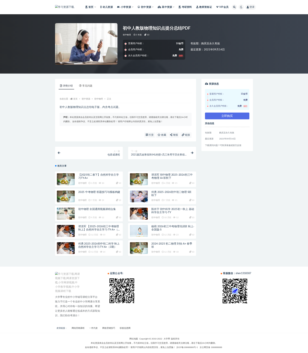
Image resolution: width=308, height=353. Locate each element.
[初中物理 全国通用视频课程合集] (66, 214)
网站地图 (133, 339)
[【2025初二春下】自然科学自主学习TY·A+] (66, 179)
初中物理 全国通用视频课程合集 (97, 209)
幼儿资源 (108, 7)
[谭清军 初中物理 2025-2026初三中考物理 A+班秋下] (139, 179)
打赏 (151, 135)
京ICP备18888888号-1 (187, 347)
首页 (75, 99)
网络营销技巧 (108, 328)
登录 (252, 7)
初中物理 (127, 35)
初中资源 (86, 99)
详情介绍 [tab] (68, 86)
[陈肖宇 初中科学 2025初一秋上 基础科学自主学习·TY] (139, 214)
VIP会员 (224, 7)
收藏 (163, 135)
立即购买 (227, 116)
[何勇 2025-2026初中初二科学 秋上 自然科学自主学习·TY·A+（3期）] (66, 248)
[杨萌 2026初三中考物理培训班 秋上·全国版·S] (139, 231)
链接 (187, 135)
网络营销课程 (78, 328)
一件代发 (93, 328)
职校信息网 (125, 328)
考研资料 (187, 7)
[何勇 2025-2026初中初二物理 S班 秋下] (139, 197)
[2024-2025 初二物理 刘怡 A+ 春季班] (139, 248)
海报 (175, 135)
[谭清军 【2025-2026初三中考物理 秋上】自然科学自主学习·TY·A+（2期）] (66, 231)
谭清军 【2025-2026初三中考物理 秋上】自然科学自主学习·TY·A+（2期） (98, 229)
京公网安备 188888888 (211, 347)
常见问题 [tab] (87, 86)
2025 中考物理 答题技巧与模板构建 (99, 192)
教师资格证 (205, 7)
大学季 (167, 339)
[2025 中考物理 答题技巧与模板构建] (66, 197)
